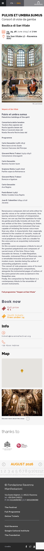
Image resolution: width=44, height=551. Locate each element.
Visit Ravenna (11, 526)
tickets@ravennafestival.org (16, 336)
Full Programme (12, 512)
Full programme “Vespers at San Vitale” (19, 292)
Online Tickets (12, 516)
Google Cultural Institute (17, 531)
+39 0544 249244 (10, 345)
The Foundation (12, 535)
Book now (11, 301)
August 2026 (22, 464)
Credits (8, 546)
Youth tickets (16, 316)
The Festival (11, 507)
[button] (22, 371)
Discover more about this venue (13, 418)
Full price (13, 308)
